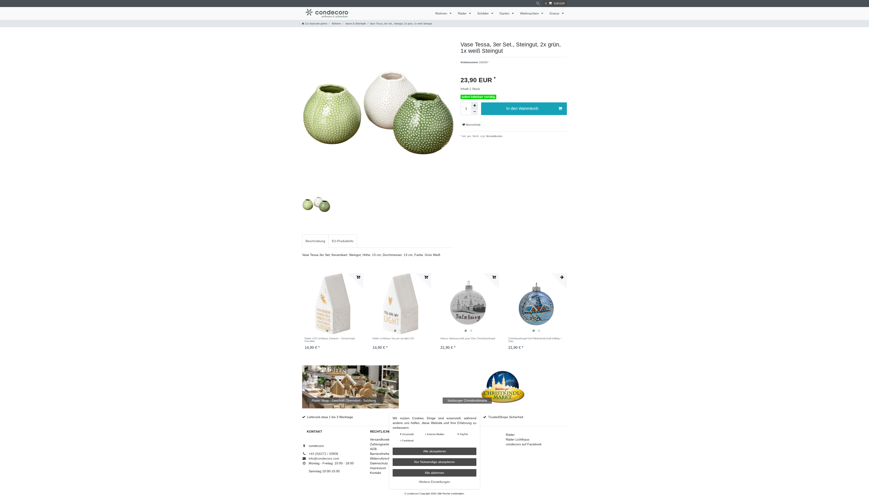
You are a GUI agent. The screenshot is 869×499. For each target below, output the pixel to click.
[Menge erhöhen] (474, 105)
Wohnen (441, 13)
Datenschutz (379, 463)
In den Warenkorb (522, 108)
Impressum (378, 468)
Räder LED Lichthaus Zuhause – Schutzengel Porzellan (330, 339)
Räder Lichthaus (517, 439)
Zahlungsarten (380, 444)
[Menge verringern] (474, 112)
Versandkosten (493, 136)
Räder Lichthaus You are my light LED (393, 338)
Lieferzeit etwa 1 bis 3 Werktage (330, 417)
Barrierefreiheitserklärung (388, 454)
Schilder (483, 13)
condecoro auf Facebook (524, 444)
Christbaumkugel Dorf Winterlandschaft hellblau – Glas (535, 339)
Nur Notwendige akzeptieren (434, 462)
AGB (373, 449)
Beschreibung (315, 241)
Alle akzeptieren (434, 451)
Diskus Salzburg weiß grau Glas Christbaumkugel (467, 338)
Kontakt (375, 473)
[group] (332, 303)
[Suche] (538, 3)
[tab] (315, 241)
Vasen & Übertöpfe (355, 23)
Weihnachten (530, 13)
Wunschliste (473, 124)
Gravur (554, 13)
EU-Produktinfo (342, 241)
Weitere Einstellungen (434, 482)
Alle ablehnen (434, 473)
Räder (463, 13)
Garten (504, 13)
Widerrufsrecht (380, 458)
